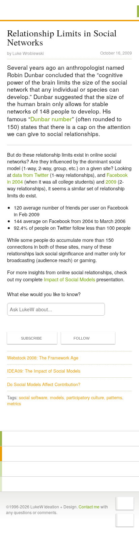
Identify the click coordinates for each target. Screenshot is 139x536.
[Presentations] (69, 469)
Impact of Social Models (69, 279)
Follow (81, 338)
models (57, 397)
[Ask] (69, 484)
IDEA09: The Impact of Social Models (43, 371)
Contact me (89, 506)
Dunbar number (51, 119)
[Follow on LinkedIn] (125, 520)
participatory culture (85, 397)
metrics (14, 403)
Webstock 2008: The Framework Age (42, 357)
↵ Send (95, 309)
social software (33, 397)
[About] (69, 438)
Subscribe (31, 338)
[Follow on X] (125, 503)
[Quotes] (69, 453)
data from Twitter (30, 174)
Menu (125, 11)
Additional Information (29, 11)
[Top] (69, 421)
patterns (114, 397)
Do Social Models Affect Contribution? (43, 384)
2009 (111, 181)
